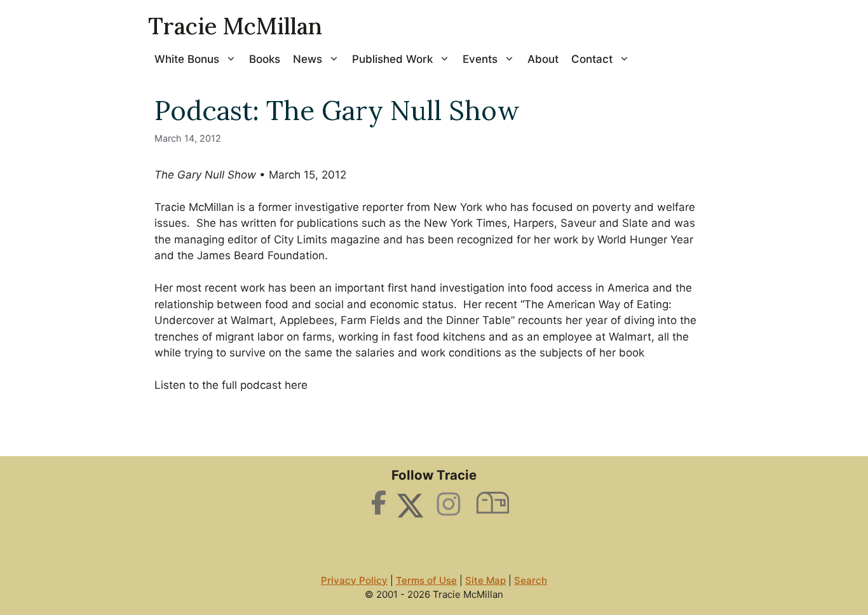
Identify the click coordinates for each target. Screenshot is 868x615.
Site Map (485, 580)
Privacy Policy (354, 580)
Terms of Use (426, 580)
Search (530, 580)
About (543, 59)
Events (480, 59)
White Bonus (186, 59)
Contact (592, 59)
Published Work (392, 59)
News (307, 59)
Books (264, 59)
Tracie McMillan (235, 26)
